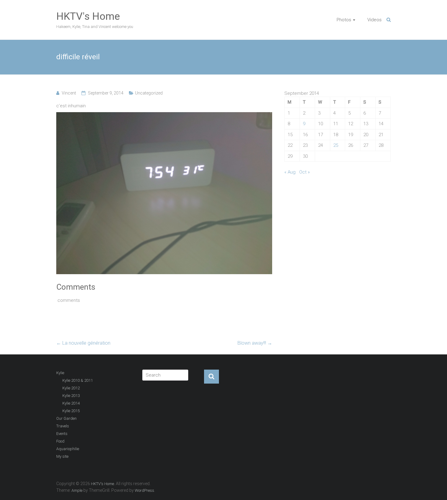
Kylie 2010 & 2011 (77, 380)
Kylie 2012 (71, 388)
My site (62, 456)
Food (60, 441)
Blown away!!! (254, 343)
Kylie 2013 (71, 395)
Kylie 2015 (71, 411)
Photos (344, 19)
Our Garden (66, 418)
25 (335, 145)
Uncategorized (149, 93)
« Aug (290, 172)
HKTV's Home (88, 16)
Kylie (60, 373)
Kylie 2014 (71, 403)
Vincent (69, 93)
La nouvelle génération (83, 343)
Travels (62, 426)
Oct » (304, 172)
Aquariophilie (67, 449)
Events (62, 433)
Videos (374, 19)
